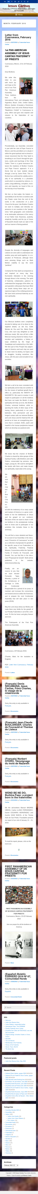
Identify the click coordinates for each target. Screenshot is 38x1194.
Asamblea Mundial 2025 (12, 1110)
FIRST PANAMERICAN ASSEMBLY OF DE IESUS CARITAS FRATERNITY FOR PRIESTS (18, 871)
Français (8, 706)
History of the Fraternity (12, 1045)
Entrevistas (8, 1128)
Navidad (7, 1138)
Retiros (7, 1149)
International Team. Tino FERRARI (15, 1026)
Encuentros (8, 1126)
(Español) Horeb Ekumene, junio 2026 (16, 1083)
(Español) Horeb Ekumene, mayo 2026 (16, 1092)
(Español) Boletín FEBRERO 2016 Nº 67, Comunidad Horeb (18, 976)
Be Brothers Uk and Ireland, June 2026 (16, 1081)
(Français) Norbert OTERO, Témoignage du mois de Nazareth (17, 761)
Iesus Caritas (19, 6)
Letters (13, 672)
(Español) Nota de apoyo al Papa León (16, 1094)
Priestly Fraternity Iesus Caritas (14, 1028)
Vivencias (8, 1153)
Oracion (7, 1142)
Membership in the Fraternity (13, 1042)
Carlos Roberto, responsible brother (15, 1024)
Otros (7, 1145)
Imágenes (8, 1134)
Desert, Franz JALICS (11, 1047)
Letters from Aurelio (13, 1116)
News (12, 963)
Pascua (7, 1147)
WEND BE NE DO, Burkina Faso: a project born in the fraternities (19, 795)
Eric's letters (11, 1120)
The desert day (9, 1049)
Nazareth (7, 1038)
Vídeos (7, 1151)
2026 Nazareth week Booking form (15, 1079)
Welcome (8, 1020)
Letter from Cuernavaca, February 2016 (18, 37)
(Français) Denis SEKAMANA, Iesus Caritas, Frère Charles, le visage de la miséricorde (18, 688)
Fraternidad (8, 1132)
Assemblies (8, 1112)
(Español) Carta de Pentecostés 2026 (16, 1085)
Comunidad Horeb (16, 997)
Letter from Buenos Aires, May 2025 (15, 1061)
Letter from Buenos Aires (12, 1022)
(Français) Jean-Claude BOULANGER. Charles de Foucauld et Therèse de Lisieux (19, 725)
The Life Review (9, 1040)
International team (10, 1130)
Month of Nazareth (10, 1136)
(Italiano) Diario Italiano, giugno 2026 (15, 1073)
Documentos (14, 711)
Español (8, 991)
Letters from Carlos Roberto (15, 1118)
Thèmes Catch (27, 1175)
